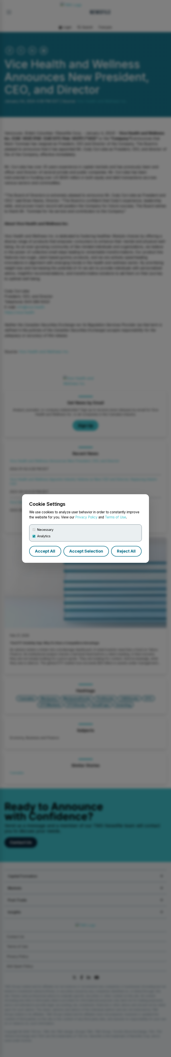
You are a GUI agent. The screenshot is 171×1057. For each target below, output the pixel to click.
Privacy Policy (86, 517)
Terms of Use (115, 517)
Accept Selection (86, 551)
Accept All (45, 551)
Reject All (126, 551)
